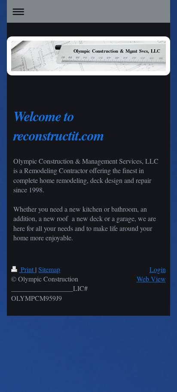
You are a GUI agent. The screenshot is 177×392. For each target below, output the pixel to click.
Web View (151, 278)
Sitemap (49, 269)
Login (158, 269)
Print (27, 269)
